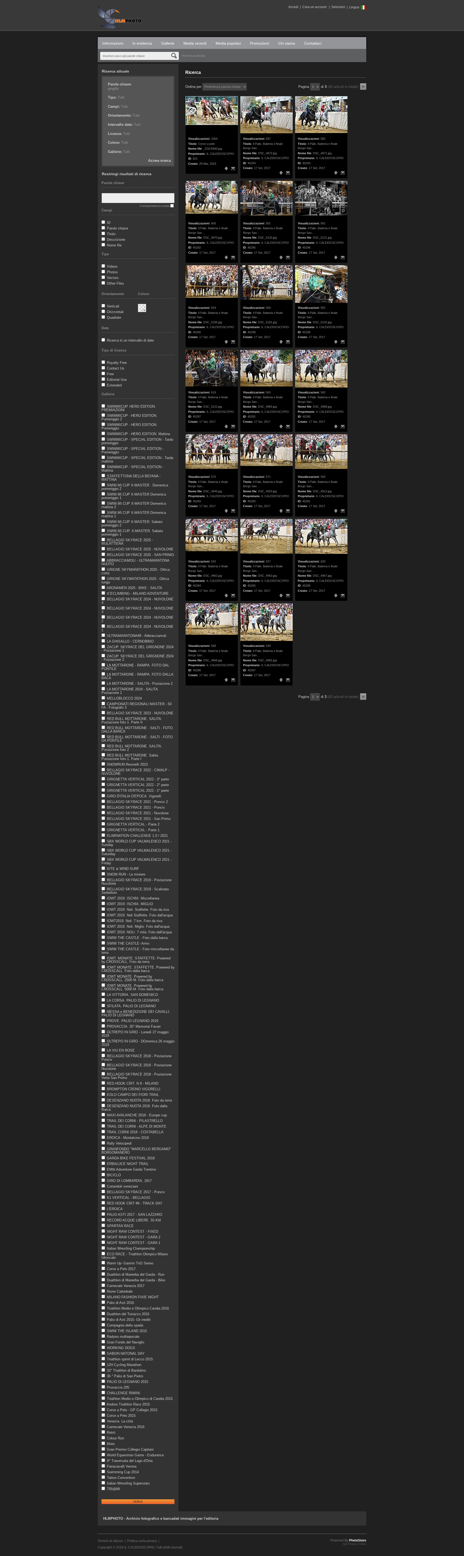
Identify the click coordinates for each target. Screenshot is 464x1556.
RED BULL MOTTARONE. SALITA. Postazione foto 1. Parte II (132, 720)
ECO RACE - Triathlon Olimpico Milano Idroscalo (135, 1256)
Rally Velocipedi (119, 1143)
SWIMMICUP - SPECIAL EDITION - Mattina (133, 468)
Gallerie (167, 43)
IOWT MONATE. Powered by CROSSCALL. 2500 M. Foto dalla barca (132, 978)
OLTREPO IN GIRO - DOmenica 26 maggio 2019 (138, 1043)
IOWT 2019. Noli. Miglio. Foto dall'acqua (138, 926)
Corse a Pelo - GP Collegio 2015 (132, 1410)
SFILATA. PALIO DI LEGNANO (131, 1006)
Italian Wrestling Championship (131, 1248)
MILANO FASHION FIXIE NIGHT (133, 1297)
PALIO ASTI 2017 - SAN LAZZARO (134, 1215)
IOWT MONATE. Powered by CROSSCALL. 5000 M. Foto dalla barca (132, 987)
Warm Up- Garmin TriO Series (130, 1263)
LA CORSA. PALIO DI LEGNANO (133, 1000)
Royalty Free (117, 363)
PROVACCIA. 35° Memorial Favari (134, 1026)
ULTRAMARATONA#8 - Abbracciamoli (136, 636)
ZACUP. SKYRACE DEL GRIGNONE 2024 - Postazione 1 (137, 648)
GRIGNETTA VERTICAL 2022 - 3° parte (138, 779)
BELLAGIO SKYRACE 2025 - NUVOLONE (140, 549)
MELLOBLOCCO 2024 (124, 698)
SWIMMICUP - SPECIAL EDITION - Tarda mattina (137, 459)
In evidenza (142, 43)
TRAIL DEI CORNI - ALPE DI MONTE (136, 1126)
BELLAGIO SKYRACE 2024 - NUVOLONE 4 (137, 601)
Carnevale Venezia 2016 (125, 1427)
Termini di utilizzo (110, 1541)
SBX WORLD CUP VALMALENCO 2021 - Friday (137, 861)
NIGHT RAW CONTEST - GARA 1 (133, 1243)
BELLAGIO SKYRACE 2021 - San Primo (139, 819)
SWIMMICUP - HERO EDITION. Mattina (138, 434)
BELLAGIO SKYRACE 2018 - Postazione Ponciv (137, 1058)
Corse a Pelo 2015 (121, 1416)
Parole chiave (117, 228)
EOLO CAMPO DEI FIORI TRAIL (133, 1095)
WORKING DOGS (121, 1348)
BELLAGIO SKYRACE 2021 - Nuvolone (138, 813)
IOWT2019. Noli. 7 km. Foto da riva (134, 921)
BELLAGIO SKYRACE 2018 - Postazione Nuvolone (137, 1067)
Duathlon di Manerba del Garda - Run (135, 1274)
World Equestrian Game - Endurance (135, 1455)
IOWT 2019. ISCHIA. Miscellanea (133, 898)
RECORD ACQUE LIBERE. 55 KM (134, 1220)
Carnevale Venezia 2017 (125, 1286)
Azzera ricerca (159, 161)
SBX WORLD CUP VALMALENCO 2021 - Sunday (137, 843)
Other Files (115, 283)
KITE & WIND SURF (123, 869)
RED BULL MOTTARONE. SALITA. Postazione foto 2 (132, 748)
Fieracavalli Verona (121, 1466)
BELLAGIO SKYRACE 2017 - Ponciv (136, 1192)
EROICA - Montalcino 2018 (128, 1138)
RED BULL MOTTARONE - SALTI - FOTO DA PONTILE (137, 739)
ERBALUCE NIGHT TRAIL (127, 1164)
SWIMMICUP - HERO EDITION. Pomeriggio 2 (129, 417)
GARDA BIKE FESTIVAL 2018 (131, 1158)
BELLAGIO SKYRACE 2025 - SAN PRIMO (140, 555)
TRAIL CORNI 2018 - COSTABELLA (135, 1132)
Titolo (111, 234)
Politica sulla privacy (142, 1541)
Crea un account (314, 7)
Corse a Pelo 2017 (121, 1269)
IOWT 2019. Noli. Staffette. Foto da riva (138, 910)
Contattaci (312, 43)
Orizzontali (115, 312)
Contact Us (115, 368)
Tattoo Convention (121, 1478)
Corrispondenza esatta (154, 205)
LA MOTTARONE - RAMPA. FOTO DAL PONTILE (135, 667)
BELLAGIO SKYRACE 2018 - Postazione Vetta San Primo (137, 1076)
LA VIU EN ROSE (121, 1050)
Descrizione (116, 240)
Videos (112, 266)
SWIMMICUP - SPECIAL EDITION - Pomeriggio (133, 450)
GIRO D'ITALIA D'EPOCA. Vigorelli (134, 796)
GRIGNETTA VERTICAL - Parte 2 (133, 824)
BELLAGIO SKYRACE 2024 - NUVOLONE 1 (137, 628)
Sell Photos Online (354, 1544)
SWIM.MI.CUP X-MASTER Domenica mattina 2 (134, 505)
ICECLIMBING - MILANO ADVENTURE (138, 593)
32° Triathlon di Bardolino (126, 1370)
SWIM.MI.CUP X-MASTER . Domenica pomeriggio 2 (135, 487)
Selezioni (338, 7)
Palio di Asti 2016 (120, 1303)
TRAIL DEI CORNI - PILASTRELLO (135, 1121)
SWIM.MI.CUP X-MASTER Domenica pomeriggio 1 (134, 496)
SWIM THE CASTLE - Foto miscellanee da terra (138, 951)
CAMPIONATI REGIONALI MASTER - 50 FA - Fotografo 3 (137, 705)
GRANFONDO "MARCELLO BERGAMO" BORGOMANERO (136, 1151)
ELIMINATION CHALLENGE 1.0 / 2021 (137, 836)
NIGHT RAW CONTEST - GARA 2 (133, 1237)
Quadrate (114, 317)
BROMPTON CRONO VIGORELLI (133, 1089)
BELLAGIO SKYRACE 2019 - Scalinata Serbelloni (135, 891)
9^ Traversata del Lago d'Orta (130, 1461)
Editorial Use (117, 380)
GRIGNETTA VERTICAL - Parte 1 (133, 830)
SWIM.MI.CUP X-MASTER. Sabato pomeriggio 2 (132, 523)
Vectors (113, 278)
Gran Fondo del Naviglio (125, 1342)
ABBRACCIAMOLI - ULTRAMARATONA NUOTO (135, 562)
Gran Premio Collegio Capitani (130, 1449)
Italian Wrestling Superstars (128, 1483)
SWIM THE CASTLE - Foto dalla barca (137, 938)
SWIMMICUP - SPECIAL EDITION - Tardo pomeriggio (137, 441)
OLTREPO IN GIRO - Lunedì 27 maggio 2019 (135, 1034)
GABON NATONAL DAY (126, 1353)
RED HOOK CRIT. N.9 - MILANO (132, 1083)
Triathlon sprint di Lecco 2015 (130, 1359)
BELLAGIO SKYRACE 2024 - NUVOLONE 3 (137, 610)
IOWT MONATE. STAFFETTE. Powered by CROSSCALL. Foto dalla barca (138, 969)
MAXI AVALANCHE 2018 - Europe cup (137, 1115)
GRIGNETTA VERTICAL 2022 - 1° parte (138, 790)
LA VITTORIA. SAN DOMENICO (132, 995)
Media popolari (228, 43)
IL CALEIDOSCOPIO (139, 1547)
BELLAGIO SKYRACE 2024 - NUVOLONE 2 (137, 619)
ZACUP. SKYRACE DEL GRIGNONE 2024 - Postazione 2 (137, 658)
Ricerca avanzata (193, 55)
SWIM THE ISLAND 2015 (127, 1331)
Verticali (113, 306)
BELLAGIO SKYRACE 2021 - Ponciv (136, 807)
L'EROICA (115, 1209)
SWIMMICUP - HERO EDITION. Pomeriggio (129, 426)
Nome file (114, 245)
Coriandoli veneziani (122, 1186)
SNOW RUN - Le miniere (126, 874)
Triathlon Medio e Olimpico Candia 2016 (138, 1308)
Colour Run (115, 1438)
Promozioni (259, 43)
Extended (114, 385)
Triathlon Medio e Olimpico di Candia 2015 (140, 1399)
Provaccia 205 (118, 1387)
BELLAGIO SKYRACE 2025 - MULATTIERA (127, 542)
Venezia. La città (120, 1421)
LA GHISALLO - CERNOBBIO (130, 641)
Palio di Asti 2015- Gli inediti (129, 1320)
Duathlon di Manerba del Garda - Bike (136, 1280)
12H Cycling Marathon (124, 1365)
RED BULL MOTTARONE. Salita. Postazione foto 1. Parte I (130, 757)
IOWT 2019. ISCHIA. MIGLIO (130, 904)
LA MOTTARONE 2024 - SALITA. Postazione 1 (130, 691)
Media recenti (194, 43)
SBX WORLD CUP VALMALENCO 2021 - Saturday (137, 852)
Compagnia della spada (125, 1325)
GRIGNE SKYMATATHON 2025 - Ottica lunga (135, 580)
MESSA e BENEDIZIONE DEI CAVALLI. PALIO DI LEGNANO (136, 1013)
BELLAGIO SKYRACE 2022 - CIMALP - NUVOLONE (135, 772)
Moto (111, 1444)
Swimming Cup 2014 (123, 1472)
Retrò (111, 1432)
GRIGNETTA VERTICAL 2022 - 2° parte (138, 785)
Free (110, 374)
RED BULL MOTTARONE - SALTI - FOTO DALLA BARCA (137, 729)
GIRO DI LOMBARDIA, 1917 (129, 1181)
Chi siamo (286, 43)
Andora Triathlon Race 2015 (128, 1404)
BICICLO (114, 1175)
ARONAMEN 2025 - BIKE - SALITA (134, 588)
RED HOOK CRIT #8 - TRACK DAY (134, 1203)
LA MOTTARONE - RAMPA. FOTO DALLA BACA (137, 676)
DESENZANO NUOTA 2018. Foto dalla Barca (134, 1108)
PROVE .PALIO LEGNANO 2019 (132, 1021)
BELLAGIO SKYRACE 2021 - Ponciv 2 (137, 802)
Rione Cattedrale (120, 1291)
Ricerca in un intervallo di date (130, 340)
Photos (112, 272)
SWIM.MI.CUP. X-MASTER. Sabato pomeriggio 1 (132, 532)
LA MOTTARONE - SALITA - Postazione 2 (140, 684)
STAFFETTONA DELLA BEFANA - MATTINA (131, 478)
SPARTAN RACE (120, 1226)
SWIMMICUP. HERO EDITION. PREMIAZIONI (129, 408)
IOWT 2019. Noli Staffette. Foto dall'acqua (140, 915)
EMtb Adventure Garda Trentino (131, 1169)
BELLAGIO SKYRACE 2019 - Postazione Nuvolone (137, 881)
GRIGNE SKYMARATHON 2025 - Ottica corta (136, 571)
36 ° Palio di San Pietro (125, 1376)
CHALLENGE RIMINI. (124, 1393)
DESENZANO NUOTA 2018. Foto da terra (139, 1100)
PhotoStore (357, 1540)
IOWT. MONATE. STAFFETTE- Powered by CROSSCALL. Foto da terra (136, 960)
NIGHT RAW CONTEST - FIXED (132, 1231)
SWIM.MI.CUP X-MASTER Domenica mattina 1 (134, 514)
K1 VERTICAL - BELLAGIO (128, 1198)
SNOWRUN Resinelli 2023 (127, 764)
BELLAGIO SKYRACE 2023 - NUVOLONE (140, 713)
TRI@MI (113, 1489)
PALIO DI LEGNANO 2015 (127, 1382)
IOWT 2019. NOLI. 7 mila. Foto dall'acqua (139, 932)
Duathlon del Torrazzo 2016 (128, 1314)
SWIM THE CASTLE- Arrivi (128, 943)
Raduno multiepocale (123, 1337)
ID (108, 223)
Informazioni (112, 43)
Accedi (293, 7)
